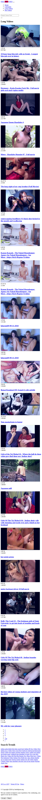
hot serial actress (7, 557)
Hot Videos (8, 10)
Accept (4, 798)
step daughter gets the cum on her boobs (22, 761)
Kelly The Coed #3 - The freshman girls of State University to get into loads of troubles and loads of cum (20, 623)
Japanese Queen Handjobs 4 (12, 122)
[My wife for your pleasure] (20, 719)
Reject (9, 798)
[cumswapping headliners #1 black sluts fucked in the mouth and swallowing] (20, 211)
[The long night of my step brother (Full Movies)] (20, 179)
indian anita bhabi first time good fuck (12, 749)
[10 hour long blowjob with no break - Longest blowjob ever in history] (20, 46)
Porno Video (5, 752)
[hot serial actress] (20, 549)
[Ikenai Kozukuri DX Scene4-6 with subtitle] (20, 382)
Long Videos (9, 8)
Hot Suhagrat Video (7, 758)
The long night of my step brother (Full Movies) (20, 187)
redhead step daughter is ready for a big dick (24, 754)
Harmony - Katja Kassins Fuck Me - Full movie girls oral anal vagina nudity (20, 89)
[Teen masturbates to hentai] (20, 415)
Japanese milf (6, 488)
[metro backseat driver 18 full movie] (20, 581)
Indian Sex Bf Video (27, 759)
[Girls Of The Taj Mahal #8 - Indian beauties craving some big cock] (20, 650)
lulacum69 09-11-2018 (10, 326)
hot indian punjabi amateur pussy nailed (21, 752)
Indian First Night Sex (20, 758)
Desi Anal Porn (17, 751)
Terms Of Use (15, 784)
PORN (7, 1)
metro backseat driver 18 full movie (15, 589)
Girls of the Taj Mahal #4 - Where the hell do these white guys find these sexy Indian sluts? (21, 455)
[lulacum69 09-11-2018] (20, 318)
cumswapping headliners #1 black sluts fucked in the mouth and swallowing (20, 220)
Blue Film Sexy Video (34, 756)
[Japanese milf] (20, 481)
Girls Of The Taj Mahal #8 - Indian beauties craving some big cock (18, 658)
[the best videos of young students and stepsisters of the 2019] (20, 684)
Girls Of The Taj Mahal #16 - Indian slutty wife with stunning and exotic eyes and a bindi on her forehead (20, 522)
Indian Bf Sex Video (31, 749)
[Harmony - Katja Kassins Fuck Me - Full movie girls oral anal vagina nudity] (20, 81)
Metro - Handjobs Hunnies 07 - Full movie (18, 154)
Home (6, 5)
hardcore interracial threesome (31, 751)
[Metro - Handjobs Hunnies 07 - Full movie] (20, 147)
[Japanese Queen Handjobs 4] (20, 115)
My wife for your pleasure (11, 726)
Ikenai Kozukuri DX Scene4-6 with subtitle (18, 390)
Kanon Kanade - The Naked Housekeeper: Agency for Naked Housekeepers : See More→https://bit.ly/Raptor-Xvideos (18, 255)
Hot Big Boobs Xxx (20, 756)
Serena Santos (16, 759)
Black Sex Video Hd (7, 756)
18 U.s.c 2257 (5, 784)
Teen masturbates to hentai (11, 422)
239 (6, 739)
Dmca (22, 784)
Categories (8, 7)
